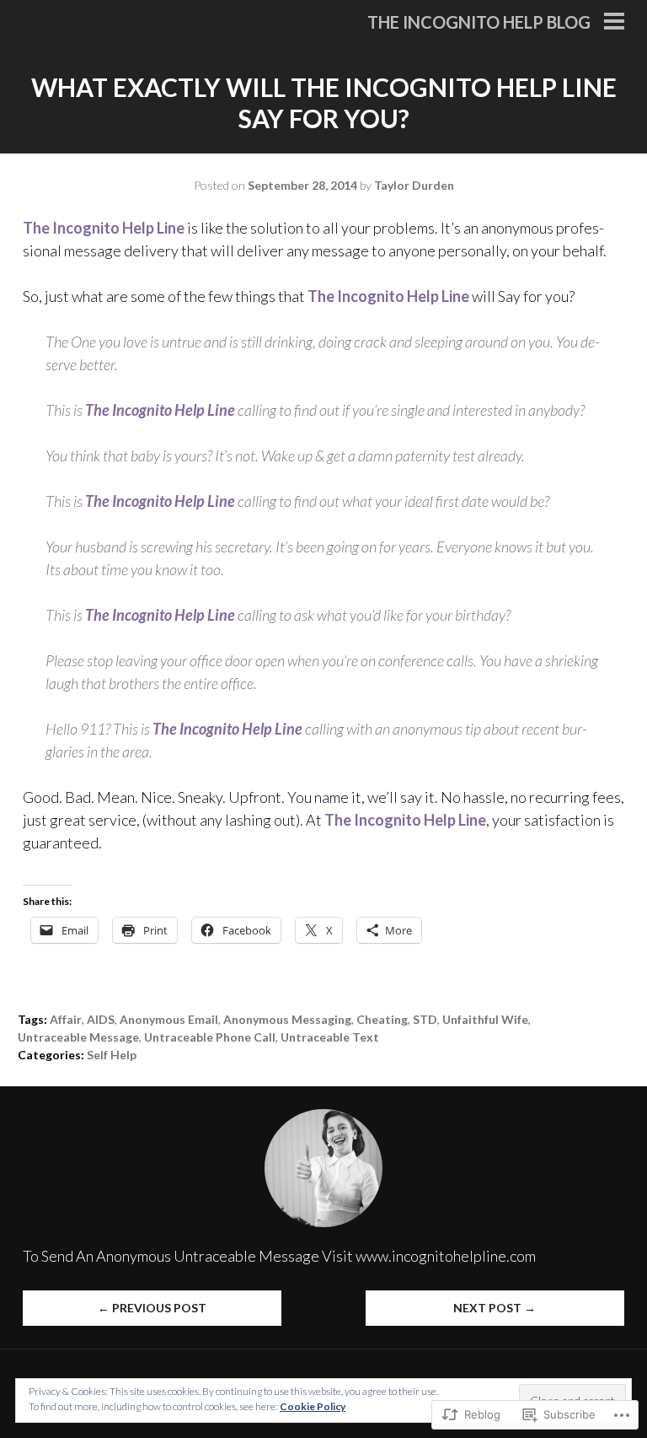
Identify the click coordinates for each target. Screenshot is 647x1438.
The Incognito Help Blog (479, 22)
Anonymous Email (169, 1019)
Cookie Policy (312, 1406)
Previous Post (152, 1308)
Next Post (494, 1308)
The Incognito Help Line (105, 227)
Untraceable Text (330, 1037)
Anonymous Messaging (287, 1019)
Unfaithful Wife (485, 1019)
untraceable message (78, 1037)
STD (425, 1019)
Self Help (111, 1055)
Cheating (382, 1019)
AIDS (101, 1019)
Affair (66, 1019)
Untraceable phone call (209, 1037)
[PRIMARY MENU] (614, 23)
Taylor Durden (414, 185)
